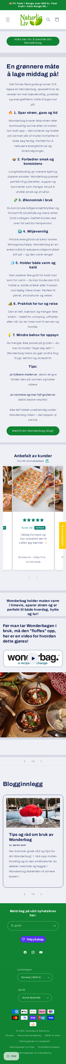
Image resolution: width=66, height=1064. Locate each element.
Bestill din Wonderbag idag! (33, 430)
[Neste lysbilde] (41, 761)
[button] (7, 19)
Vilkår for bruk (52, 1036)
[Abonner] (54, 925)
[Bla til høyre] (41, 894)
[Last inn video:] (33, 659)
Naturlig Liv (32, 1031)
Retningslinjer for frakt (22, 1047)
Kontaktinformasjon (49, 1047)
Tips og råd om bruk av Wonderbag (31, 837)
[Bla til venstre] (25, 894)
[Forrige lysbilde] (25, 761)
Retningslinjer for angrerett (35, 1041)
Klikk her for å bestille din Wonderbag (33, 41)
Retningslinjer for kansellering (34, 1053)
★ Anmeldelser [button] (62, 535)
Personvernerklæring (29, 1036)
